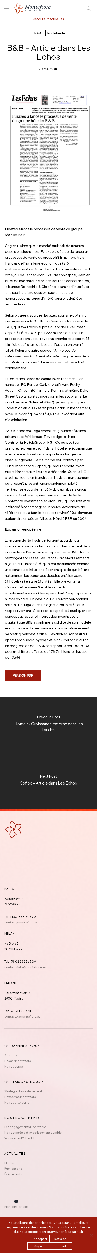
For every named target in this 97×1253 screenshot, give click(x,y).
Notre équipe (13, 1066)
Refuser (60, 1239)
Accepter (40, 1239)
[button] (6, 8)
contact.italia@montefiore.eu (25, 967)
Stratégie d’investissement (23, 1091)
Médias (9, 1163)
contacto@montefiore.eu (22, 1016)
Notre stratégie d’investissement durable (33, 1132)
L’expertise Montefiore (20, 1097)
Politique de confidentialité (50, 1246)
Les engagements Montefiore (25, 1127)
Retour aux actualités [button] (48, 19)
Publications (13, 1168)
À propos (10, 1055)
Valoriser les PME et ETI (19, 1138)
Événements (13, 1174)
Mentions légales (16, 1206)
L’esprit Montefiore (17, 1061)
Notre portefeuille (16, 1102)
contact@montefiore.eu (21, 922)
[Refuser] (91, 1235)
